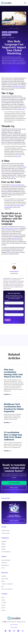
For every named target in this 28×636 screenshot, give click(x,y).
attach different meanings (18, 86)
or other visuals (16, 238)
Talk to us (9, 252)
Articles (16, 28)
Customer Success (13, 32)
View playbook (14, 520)
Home (11, 28)
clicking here (21, 109)
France (24, 167)
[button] (25, 3)
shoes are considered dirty (17, 185)
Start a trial (14, 487)
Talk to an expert (14, 482)
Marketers (4, 32)
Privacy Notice (14, 627)
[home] (6, 3)
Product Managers (6, 34)
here (14, 178)
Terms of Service (14, 624)
